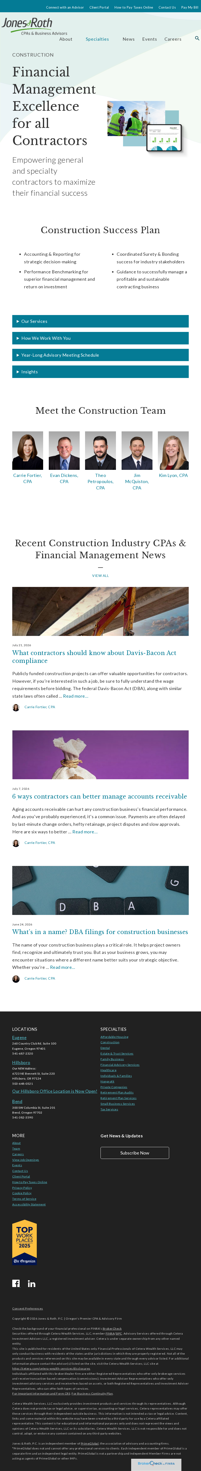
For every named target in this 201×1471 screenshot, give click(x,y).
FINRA (110, 1333)
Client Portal (99, 7)
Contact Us (167, 7)
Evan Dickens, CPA (64, 478)
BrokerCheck (112, 1328)
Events (149, 39)
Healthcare (108, 1070)
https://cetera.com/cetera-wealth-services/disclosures (51, 1368)
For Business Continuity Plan (92, 1393)
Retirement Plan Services (118, 1098)
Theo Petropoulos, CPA (101, 481)
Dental (105, 1048)
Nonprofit (107, 1081)
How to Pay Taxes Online (133, 7)
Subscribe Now (134, 1152)
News (129, 39)
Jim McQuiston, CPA (137, 481)
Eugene (19, 1037)
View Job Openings (25, 1160)
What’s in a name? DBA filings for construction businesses (100, 932)
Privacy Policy (22, 1188)
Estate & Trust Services (117, 1053)
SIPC (119, 1333)
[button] (197, 39)
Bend (17, 1101)
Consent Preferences (27, 1308)
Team (16, 1148)
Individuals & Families (116, 1076)
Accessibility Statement (29, 1204)
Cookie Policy (22, 1193)
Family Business (112, 1059)
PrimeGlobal (90, 1443)
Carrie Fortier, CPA (27, 478)
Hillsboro (21, 1062)
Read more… (75, 696)
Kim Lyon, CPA (173, 475)
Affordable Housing (114, 1037)
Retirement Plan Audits (117, 1092)
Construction (109, 1042)
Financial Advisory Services (120, 1065)
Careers (173, 39)
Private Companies (113, 1087)
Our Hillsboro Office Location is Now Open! (54, 1091)
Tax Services (109, 1109)
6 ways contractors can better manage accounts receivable (99, 796)
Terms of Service (24, 1199)
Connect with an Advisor (65, 7)
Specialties (97, 39)
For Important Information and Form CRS (41, 1393)
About (16, 1143)
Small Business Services (117, 1104)
